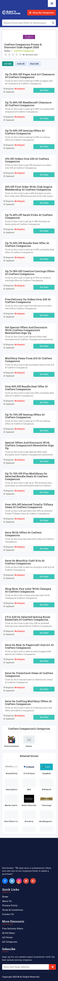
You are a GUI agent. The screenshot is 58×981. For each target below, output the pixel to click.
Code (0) (20, 63)
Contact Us (8, 914)
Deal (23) (34, 63)
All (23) (7, 63)
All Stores (7, 937)
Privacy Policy (10, 905)
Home (7, 50)
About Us (7, 901)
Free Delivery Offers (12, 928)
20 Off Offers (8, 933)
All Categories (9, 941)
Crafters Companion (24, 50)
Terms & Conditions (12, 909)
